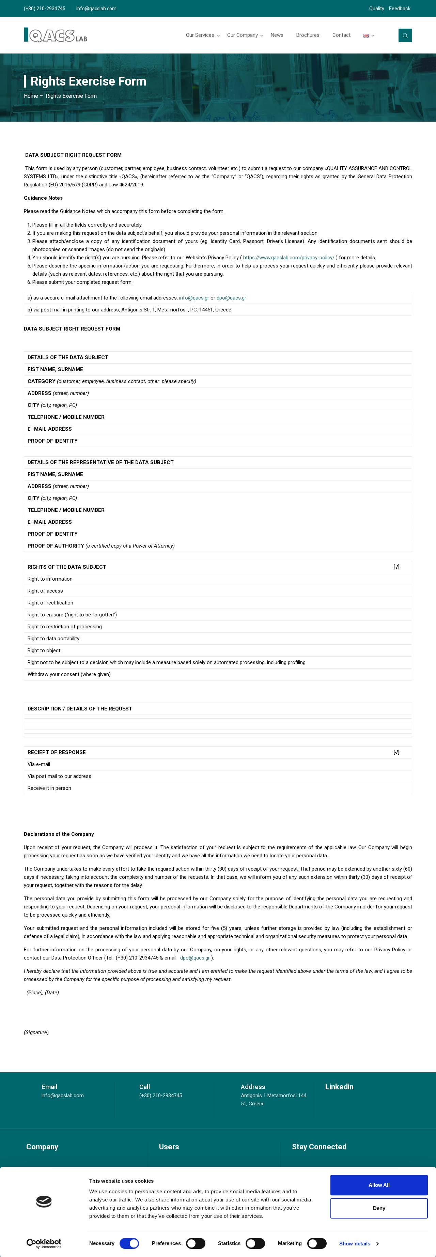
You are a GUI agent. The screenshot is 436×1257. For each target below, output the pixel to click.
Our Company (242, 35)
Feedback (399, 8)
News (277, 35)
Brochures (308, 35)
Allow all (379, 1185)
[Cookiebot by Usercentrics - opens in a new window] (44, 1244)
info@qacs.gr (194, 298)
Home (31, 96)
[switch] (195, 1243)
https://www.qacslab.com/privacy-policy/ (288, 258)
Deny (379, 1208)
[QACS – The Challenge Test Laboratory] (55, 35)
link (405, 35)
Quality (376, 8)
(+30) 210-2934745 (44, 8)
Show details (354, 1243)
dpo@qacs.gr (231, 298)
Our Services (200, 35)
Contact (341, 35)
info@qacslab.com (96, 8)
